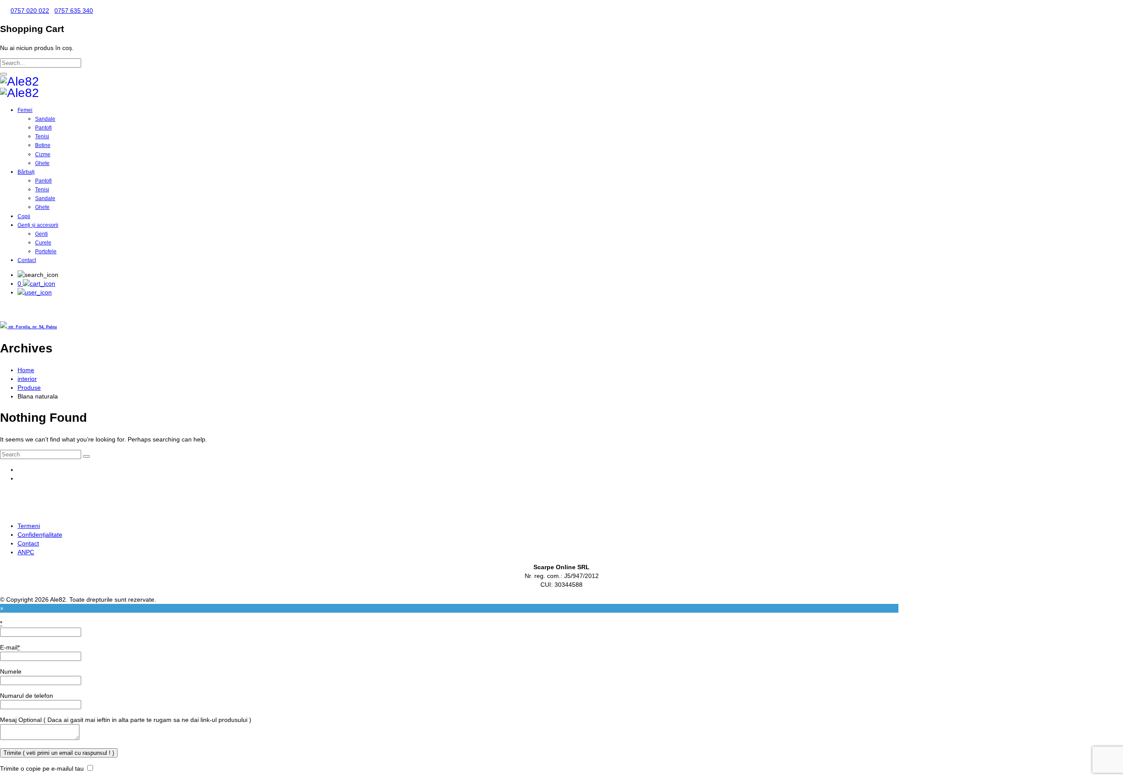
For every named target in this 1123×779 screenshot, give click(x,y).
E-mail (10, 647)
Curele (43, 243)
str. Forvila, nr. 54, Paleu (32, 327)
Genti (41, 234)
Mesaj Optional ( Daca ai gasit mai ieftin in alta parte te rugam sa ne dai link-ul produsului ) (125, 719)
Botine (42, 145)
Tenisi (42, 136)
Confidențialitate (40, 534)
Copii (24, 216)
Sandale (45, 119)
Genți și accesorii (38, 225)
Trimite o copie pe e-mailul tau (42, 768)
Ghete (42, 163)
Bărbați (26, 172)
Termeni (29, 525)
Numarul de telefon (26, 695)
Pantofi (43, 128)
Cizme (42, 154)
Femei (25, 110)
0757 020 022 (30, 10)
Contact (27, 260)
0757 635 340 (73, 10)
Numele (10, 671)
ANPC (26, 552)
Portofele (46, 251)
